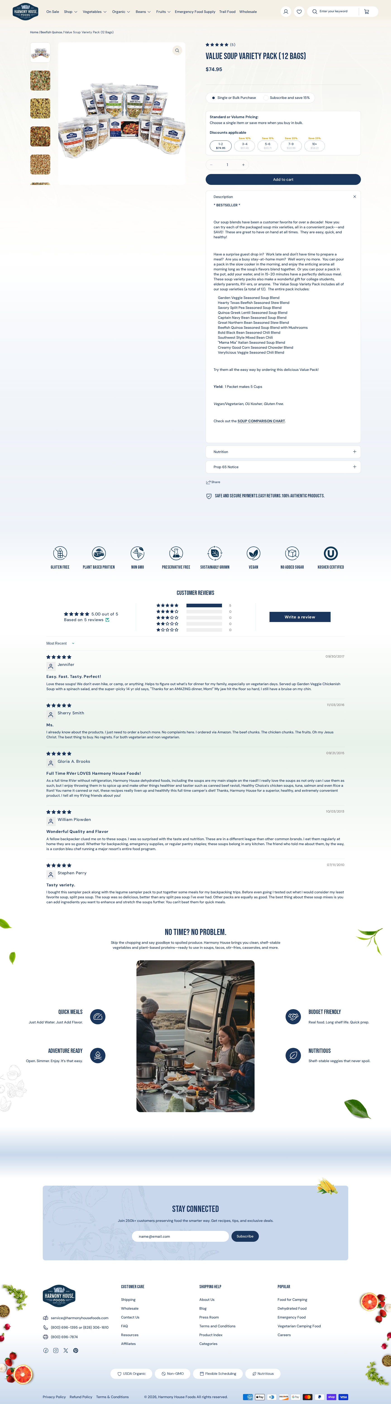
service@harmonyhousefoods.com (79, 1318)
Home (34, 32)
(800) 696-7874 (64, 1337)
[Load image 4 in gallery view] (40, 136)
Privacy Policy (54, 1397)
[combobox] (336, 12)
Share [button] (215, 482)
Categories (208, 1343)
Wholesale (129, 1308)
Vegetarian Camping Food (299, 1326)
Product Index (210, 1334)
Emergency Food (292, 1317)
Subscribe (245, 1236)
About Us (207, 1299)
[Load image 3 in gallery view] (40, 108)
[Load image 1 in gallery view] (40, 52)
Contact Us (130, 1317)
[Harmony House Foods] (59, 1296)
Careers (284, 1334)
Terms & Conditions (112, 1397)
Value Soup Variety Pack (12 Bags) (89, 32)
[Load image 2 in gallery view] (40, 80)
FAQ (124, 1326)
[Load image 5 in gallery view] (40, 164)
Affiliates (128, 1343)
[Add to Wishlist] (299, 11)
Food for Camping (292, 1299)
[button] (68, 11)
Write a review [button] (300, 617)
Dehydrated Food (292, 1308)
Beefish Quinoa (51, 32)
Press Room (209, 1317)
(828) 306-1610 (96, 1327)
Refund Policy (81, 1397)
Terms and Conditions (217, 1326)
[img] (59, 657)
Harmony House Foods (177, 1396)
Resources (129, 1334)
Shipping (128, 1299)
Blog (203, 1308)
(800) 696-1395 (64, 1327)
